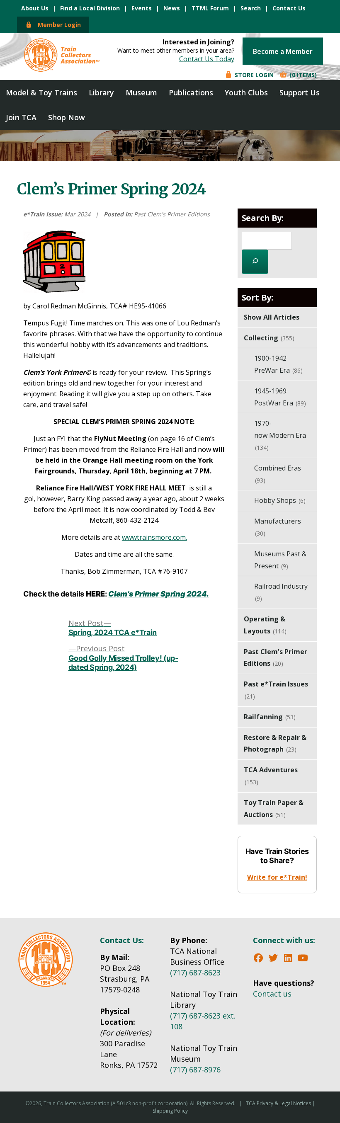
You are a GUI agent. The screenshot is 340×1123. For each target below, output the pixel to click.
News (171, 8)
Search (250, 8)
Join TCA (21, 117)
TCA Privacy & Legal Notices (278, 1103)
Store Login (253, 74)
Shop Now (66, 117)
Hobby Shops (280, 500)
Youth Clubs (246, 92)
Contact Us (289, 8)
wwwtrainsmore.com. (154, 537)
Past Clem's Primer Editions (172, 214)
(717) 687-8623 (195, 972)
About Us (35, 8)
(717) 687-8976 (195, 1069)
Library (101, 92)
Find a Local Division (90, 8)
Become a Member (283, 51)
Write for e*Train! (277, 877)
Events (141, 8)
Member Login (57, 25)
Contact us (272, 994)
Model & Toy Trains (41, 92)
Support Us (299, 92)
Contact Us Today (206, 58)
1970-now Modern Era (280, 435)
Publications (191, 92)
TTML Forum (210, 8)
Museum (141, 92)
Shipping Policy (170, 1110)
